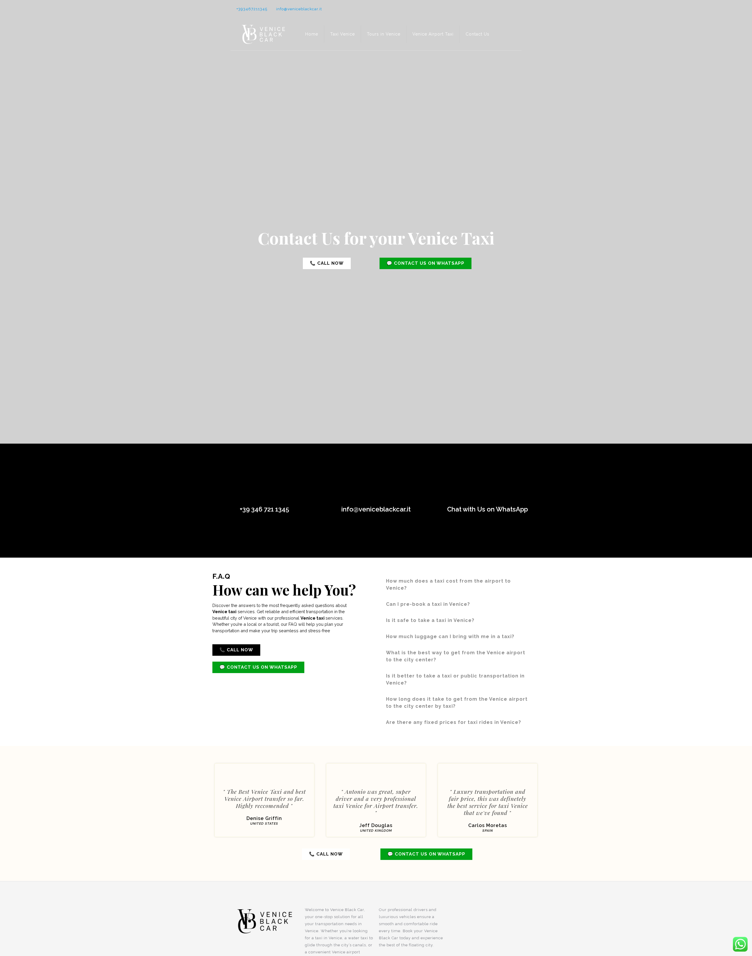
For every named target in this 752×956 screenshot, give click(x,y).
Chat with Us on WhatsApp (487, 509)
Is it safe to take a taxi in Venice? (430, 620)
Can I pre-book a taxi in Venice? (428, 604)
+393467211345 (251, 9)
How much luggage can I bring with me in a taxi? (450, 636)
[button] (327, 263)
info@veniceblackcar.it (299, 9)
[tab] (459, 584)
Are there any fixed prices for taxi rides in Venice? (453, 722)
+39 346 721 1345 (264, 509)
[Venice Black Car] (263, 34)
